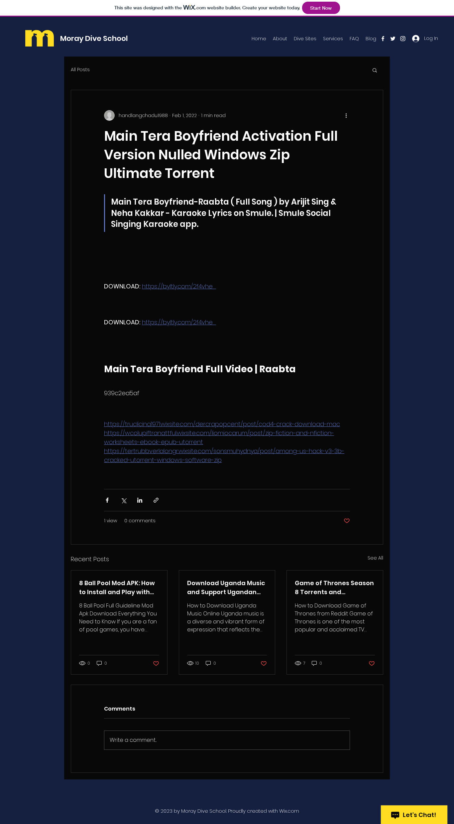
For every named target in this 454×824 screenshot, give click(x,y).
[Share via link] (156, 500)
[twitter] (393, 38)
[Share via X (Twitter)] (123, 500)
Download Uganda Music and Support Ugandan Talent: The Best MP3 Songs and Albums (226, 587)
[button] (375, 70)
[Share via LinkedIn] (140, 500)
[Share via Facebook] (107, 500)
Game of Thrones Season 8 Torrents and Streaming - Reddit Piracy (334, 587)
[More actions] (346, 115)
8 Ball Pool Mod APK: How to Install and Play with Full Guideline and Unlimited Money (117, 587)
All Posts (80, 70)
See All (375, 558)
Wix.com (289, 810)
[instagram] (402, 38)
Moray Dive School (94, 38)
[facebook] (383, 38)
